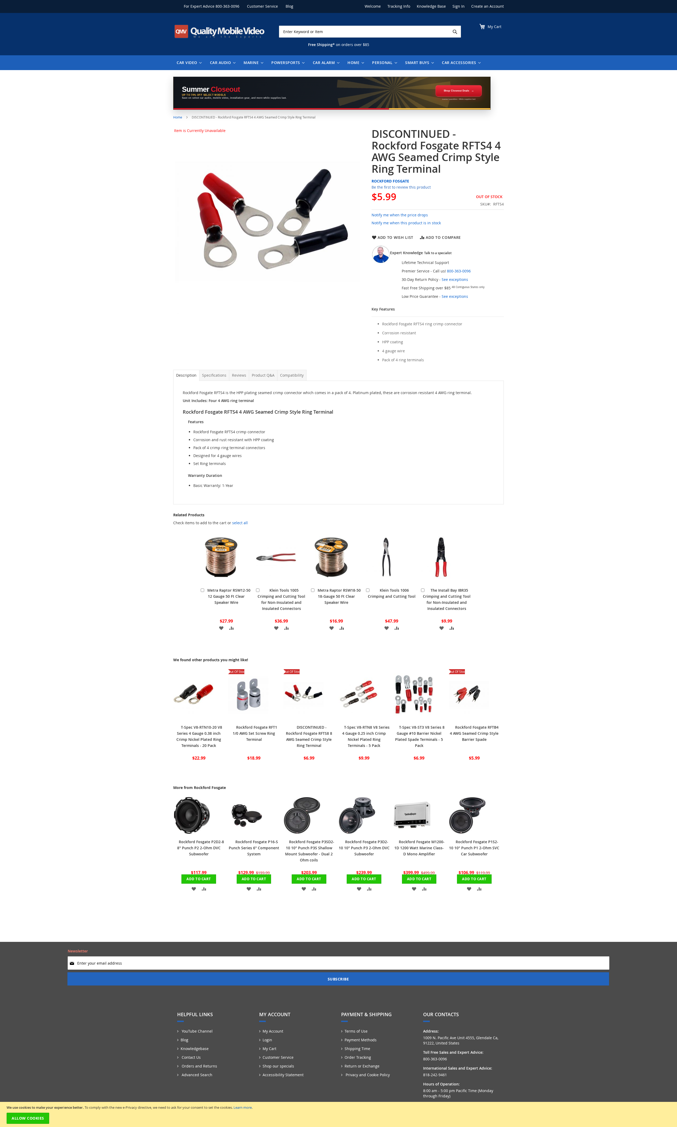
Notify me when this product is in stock (406, 222)
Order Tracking (358, 1057)
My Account (273, 1031)
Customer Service (262, 6)
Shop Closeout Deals (456, 90)
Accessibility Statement (283, 1074)
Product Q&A (263, 375)
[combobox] (370, 32)
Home (177, 117)
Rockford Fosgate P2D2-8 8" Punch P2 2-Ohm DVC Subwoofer (200, 847)
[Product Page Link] (221, 580)
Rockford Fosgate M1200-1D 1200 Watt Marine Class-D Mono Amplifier (419, 847)
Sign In (458, 6)
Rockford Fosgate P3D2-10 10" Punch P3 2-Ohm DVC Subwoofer (364, 847)
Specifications (214, 375)
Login (267, 1039)
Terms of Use (356, 1031)
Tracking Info (398, 6)
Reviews (239, 375)
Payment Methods (361, 1039)
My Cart (269, 1048)
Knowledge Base (431, 6)
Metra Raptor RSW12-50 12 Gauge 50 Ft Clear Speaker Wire (228, 596)
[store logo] (219, 31)
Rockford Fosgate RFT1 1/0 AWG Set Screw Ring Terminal (255, 733)
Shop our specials (278, 1066)
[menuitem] (188, 62)
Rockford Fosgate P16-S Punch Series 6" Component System (254, 847)
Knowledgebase (195, 1048)
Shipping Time (357, 1048)
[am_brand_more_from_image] (191, 832)
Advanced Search (196, 1074)
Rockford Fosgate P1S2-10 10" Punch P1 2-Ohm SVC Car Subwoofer (474, 847)
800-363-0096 (227, 6)
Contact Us (191, 1057)
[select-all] (240, 523)
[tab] (186, 375)
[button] (221, 627)
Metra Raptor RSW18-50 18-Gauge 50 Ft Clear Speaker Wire (339, 596)
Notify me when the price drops (400, 214)
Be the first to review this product (401, 187)
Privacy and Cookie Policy (367, 1074)
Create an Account (487, 6)
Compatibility (292, 375)
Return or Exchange (362, 1066)
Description (186, 375)
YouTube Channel (197, 1031)
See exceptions (455, 279)
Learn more (243, 1107)
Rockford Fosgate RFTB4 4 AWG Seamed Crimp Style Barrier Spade (474, 733)
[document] (339, 1114)
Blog (289, 6)
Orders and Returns (199, 1066)
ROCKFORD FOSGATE (390, 181)
